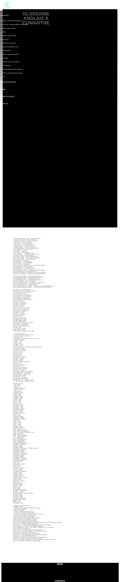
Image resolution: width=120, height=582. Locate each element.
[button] (59, 11)
